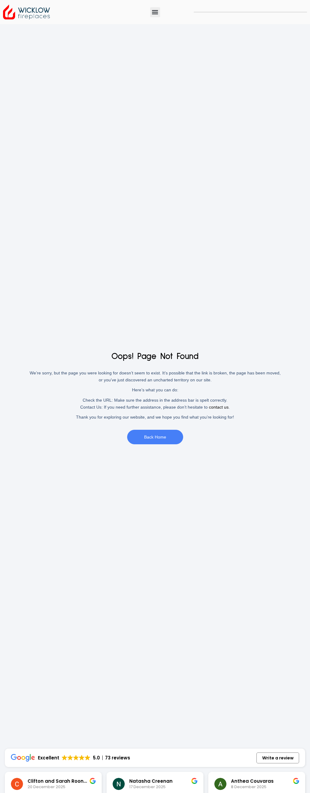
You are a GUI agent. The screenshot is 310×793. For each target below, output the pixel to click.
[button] (155, 12)
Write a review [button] (278, 758)
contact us (219, 407)
